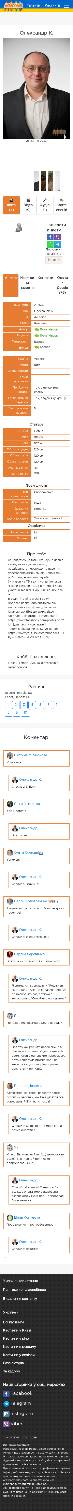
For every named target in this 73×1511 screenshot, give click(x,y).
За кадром (11, 1371)
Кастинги (52, 5)
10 (25, 712)
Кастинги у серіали (19, 1355)
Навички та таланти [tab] (27, 282)
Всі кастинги (13, 1322)
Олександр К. (30, 779)
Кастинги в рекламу (19, 1346)
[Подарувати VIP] (19, 227)
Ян (16, 1015)
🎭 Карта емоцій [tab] (61, 205)
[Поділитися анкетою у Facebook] (50, 237)
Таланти (33, 5)
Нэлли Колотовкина (30, 901)
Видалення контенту (20, 1298)
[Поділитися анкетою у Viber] (57, 237)
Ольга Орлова (26, 852)
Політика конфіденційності (25, 1289)
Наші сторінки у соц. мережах (34, 1384)
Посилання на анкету (54, 251)
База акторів (13, 1363)
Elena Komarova (27, 1217)
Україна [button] (9, 1312)
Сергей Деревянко (29, 954)
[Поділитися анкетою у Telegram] (57, 244)
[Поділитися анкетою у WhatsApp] (50, 244)
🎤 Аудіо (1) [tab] (44, 205)
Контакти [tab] (45, 278)
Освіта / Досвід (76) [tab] (62, 285)
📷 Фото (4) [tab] (11, 205)
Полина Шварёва (28, 1086)
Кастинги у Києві (17, 1330)
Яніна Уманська (27, 804)
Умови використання (20, 1281)
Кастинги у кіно (16, 1338)
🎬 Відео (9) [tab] (28, 205)
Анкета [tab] (11, 278)
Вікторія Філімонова (30, 755)
